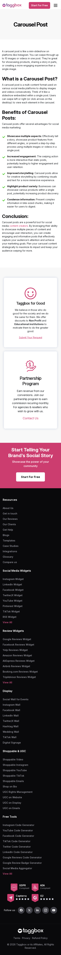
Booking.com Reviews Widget (20, 671)
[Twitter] (29, 910)
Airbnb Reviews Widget (16, 666)
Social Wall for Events (15, 699)
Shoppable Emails (13, 781)
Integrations (10, 551)
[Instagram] (45, 910)
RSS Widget (9, 616)
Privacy (26, 938)
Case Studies (10, 545)
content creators (18, 225)
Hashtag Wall (10, 726)
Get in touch (10, 513)
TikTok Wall (9, 737)
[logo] (11, 5)
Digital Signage (12, 742)
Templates (9, 540)
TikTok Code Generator (16, 841)
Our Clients (9, 524)
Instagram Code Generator (18, 825)
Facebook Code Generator (18, 835)
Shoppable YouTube (15, 770)
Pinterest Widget (13, 606)
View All (7, 622)
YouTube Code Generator (18, 830)
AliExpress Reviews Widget (19, 660)
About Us (8, 508)
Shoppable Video (13, 759)
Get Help (8, 529)
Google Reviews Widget (17, 639)
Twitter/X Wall (11, 721)
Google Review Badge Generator (22, 862)
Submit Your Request (30, 337)
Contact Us (30, 418)
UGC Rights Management (18, 791)
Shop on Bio (10, 786)
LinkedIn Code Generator (18, 852)
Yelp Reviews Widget (15, 650)
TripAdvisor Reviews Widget (19, 677)
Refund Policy (40, 938)
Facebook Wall (11, 710)
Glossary (8, 556)
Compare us (10, 562)
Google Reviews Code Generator (22, 857)
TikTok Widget (11, 611)
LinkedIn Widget (12, 584)
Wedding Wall (11, 731)
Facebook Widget (13, 589)
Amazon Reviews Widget (17, 655)
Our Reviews (10, 518)
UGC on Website (12, 797)
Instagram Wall (11, 704)
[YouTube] (53, 910)
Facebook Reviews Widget (18, 644)
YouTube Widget (12, 600)
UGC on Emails (11, 808)
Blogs (6, 535)
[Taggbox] (30, 931)
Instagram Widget (13, 579)
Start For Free (39, 5)
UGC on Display (12, 802)
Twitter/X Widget (13, 595)
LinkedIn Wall (11, 715)
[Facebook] (21, 910)
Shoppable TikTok (13, 775)
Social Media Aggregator (17, 868)
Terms (16, 938)
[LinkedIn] (37, 910)
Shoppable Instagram (15, 764)
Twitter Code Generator (17, 846)
